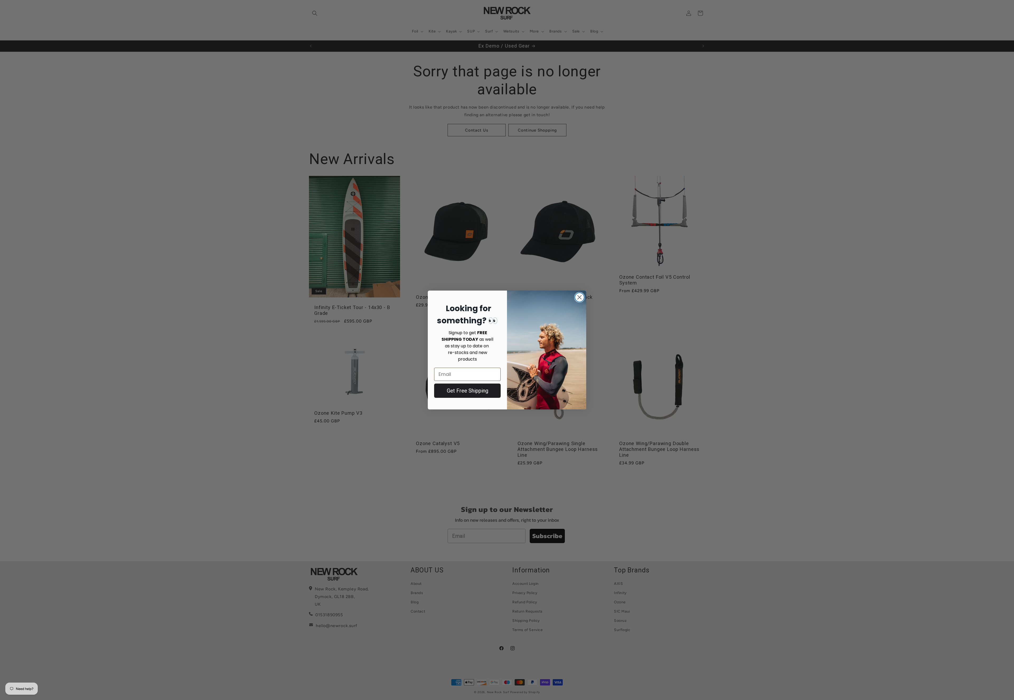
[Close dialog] (579, 297)
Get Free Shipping (467, 391)
